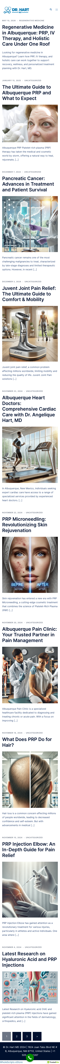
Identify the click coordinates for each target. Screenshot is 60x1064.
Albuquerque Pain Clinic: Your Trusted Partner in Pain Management (29, 634)
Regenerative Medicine (31, 20)
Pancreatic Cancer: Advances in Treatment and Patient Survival (28, 184)
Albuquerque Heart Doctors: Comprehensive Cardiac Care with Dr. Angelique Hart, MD (29, 409)
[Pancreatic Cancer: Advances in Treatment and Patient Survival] (30, 223)
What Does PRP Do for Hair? (27, 742)
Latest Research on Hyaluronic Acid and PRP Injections (29, 959)
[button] (51, 9)
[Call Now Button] (30, 1058)
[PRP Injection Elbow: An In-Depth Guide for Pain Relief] (30, 889)
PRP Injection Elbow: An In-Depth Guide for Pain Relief (28, 849)
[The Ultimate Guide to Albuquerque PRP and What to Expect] (30, 123)
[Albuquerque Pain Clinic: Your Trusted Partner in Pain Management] (30, 674)
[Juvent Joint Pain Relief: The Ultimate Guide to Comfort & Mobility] (30, 333)
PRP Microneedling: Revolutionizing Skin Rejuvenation (24, 524)
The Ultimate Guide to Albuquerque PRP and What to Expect (26, 92)
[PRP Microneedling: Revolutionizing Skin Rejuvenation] (30, 564)
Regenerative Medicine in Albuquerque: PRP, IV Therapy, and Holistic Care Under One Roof (28, 35)
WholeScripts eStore (11, 1062)
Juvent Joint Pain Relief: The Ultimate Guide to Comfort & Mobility (29, 293)
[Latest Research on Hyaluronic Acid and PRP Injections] (30, 987)
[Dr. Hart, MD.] (16, 9)
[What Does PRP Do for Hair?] (30, 779)
